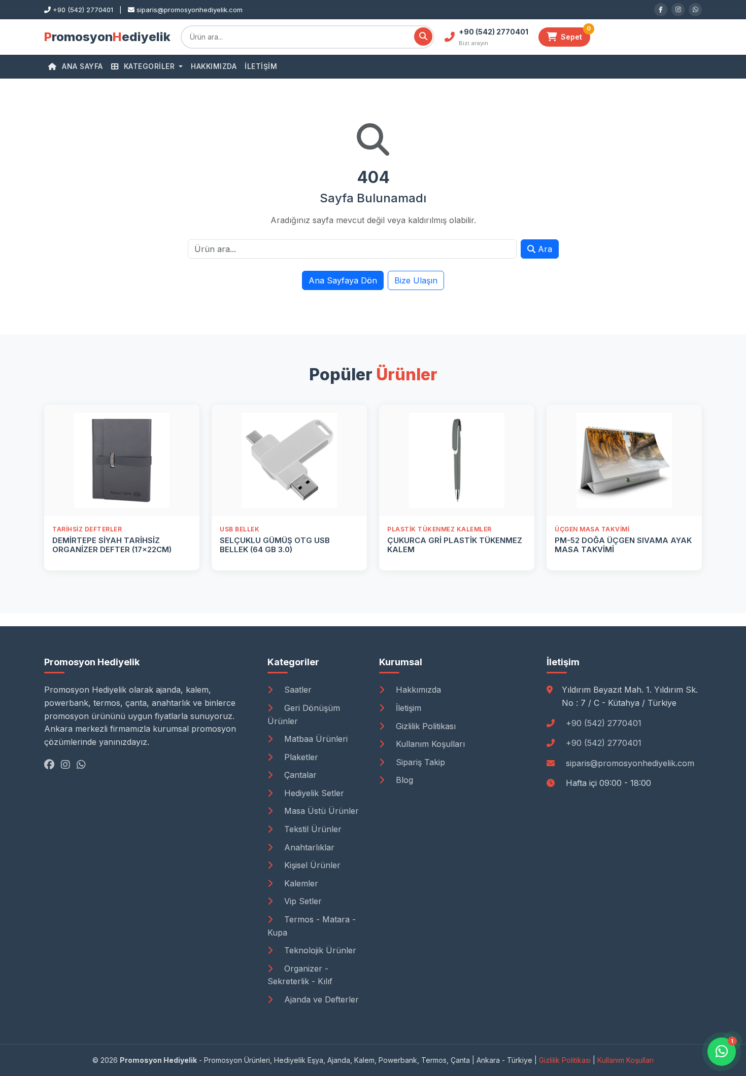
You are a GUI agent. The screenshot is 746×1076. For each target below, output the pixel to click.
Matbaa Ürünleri (315, 739)
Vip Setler (302, 901)
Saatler (297, 690)
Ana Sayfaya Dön (343, 280)
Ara (543, 249)
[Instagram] (678, 9)
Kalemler (300, 883)
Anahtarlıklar (308, 847)
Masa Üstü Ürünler (320, 811)
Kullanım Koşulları (429, 744)
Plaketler (300, 757)
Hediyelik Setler (313, 793)
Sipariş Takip (419, 762)
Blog (403, 780)
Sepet (575, 34)
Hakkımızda (213, 66)
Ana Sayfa (81, 66)
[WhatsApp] (695, 9)
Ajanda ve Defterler (320, 999)
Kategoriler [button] (149, 66)
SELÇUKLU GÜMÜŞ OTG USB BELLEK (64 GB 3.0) (275, 544)
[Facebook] (660, 9)
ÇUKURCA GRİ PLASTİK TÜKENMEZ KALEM (454, 544)
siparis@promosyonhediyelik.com (630, 763)
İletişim (261, 66)
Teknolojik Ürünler (319, 950)
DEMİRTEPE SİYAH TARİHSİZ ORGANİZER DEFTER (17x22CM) (112, 544)
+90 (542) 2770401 (603, 723)
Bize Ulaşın (415, 280)
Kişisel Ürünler (311, 865)
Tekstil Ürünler (312, 829)
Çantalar (299, 775)
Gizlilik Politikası (424, 726)
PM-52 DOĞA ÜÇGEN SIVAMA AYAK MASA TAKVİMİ (623, 544)
